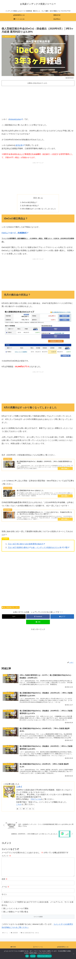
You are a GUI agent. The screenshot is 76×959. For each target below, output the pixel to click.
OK (27, 956)
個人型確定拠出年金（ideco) (11, 607)
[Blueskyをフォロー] (23, 808)
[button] (70, 530)
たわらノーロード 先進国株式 (14, 233)
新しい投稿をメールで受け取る (15, 912)
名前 (4, 879)
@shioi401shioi (15, 119)
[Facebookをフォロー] (27, 808)
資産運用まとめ (63, 947)
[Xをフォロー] (20, 808)
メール (5, 887)
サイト (4, 894)
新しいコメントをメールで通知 (15, 908)
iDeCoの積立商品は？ (29, 202)
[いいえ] (74, 954)
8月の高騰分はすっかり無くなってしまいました (39, 209)
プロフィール (35, 799)
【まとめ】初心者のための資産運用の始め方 (25, 544)
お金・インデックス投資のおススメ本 (46, 547)
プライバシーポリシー (44, 956)
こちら (18, 804)
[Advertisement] (38, 101)
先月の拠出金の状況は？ (30, 205)
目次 (35, 198)
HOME (14, 947)
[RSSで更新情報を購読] (33, 808)
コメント (6, 856)
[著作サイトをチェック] (17, 808)
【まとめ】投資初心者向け (18, 547)
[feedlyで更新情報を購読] (30, 808)
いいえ (33, 956)
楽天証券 (19, 145)
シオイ (19, 786)
